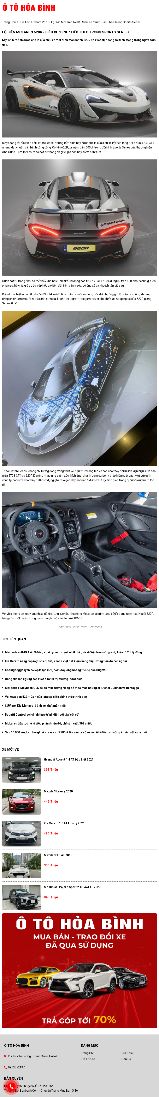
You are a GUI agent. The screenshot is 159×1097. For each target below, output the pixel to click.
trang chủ (9, 22)
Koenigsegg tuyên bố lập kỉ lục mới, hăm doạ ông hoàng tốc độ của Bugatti (55, 670)
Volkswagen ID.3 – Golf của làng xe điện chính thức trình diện (46, 696)
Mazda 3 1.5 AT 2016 (58, 855)
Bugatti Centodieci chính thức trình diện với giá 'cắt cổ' (42, 714)
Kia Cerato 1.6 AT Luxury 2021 (64, 823)
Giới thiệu (128, 1053)
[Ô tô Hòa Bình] (36, 7)
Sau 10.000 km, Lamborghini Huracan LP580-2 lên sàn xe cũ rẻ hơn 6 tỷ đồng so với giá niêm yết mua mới (76, 732)
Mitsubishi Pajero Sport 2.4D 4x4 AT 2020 (72, 887)
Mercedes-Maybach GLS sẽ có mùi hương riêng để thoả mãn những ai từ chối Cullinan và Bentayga (72, 688)
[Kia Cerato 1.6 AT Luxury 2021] (21, 833)
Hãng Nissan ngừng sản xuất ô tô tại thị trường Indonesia (43, 679)
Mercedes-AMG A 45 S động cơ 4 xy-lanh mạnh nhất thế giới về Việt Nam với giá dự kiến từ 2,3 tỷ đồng (73, 652)
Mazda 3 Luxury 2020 (58, 791)
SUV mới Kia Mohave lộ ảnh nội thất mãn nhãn (35, 705)
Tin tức (25, 22)
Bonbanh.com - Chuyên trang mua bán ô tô (49, 1090)
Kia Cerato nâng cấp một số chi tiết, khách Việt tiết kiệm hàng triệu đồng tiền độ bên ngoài (66, 661)
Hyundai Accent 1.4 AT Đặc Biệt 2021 (68, 759)
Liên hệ (126, 1059)
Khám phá (40, 22)
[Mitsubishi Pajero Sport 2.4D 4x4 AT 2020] (21, 897)
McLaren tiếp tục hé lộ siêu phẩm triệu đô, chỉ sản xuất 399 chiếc (48, 723)
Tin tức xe (88, 1059)
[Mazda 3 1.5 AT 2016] (21, 865)
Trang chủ (87, 1053)
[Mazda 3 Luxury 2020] (21, 802)
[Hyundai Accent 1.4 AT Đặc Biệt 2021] (21, 770)
